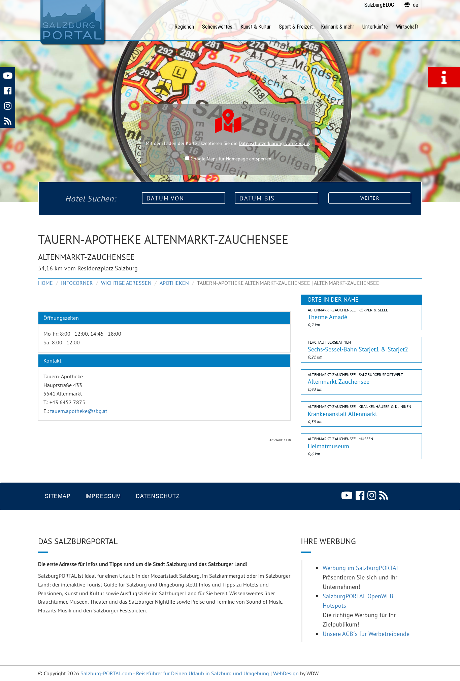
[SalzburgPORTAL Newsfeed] (7, 120)
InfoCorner (77, 282)
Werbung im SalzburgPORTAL (361, 568)
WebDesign (286, 673)
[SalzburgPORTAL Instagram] (7, 105)
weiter (369, 198)
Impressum (103, 496)
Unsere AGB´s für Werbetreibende (366, 634)
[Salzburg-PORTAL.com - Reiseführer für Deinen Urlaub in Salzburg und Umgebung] (72, 22)
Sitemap (58, 496)
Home (45, 282)
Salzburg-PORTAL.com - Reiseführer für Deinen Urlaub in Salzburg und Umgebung (174, 673)
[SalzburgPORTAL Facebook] (7, 90)
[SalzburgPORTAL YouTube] (7, 74)
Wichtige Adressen (126, 282)
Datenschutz (158, 496)
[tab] (164, 318)
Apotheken (174, 282)
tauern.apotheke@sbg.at (78, 411)
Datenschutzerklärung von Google (274, 143)
